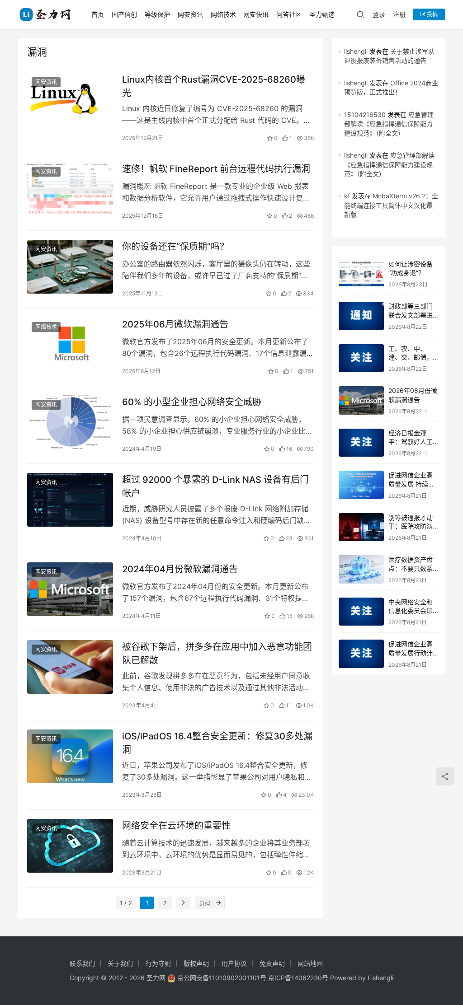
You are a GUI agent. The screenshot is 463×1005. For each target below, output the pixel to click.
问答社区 (289, 14)
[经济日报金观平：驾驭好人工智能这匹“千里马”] (361, 443)
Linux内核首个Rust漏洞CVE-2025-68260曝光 (213, 86)
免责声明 (272, 963)
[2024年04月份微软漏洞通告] (70, 589)
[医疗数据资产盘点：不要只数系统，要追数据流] (361, 569)
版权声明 (196, 963)
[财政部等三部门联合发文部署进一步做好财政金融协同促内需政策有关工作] (361, 316)
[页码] (218, 903)
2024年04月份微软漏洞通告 (180, 569)
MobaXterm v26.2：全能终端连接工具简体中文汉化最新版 (391, 205)
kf (347, 196)
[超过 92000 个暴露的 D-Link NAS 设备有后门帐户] (70, 500)
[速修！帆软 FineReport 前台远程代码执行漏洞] (70, 189)
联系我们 (82, 963)
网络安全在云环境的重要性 (176, 825)
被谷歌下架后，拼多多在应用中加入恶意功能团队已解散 (217, 653)
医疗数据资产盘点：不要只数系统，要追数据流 (410, 568)
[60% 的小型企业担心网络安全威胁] (70, 422)
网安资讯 (190, 14)
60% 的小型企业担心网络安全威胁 (191, 402)
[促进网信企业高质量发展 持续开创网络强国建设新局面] (361, 485)
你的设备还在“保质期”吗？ (175, 246)
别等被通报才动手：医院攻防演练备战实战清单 (410, 526)
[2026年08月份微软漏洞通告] (361, 400)
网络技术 (223, 14)
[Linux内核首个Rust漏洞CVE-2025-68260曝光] (70, 99)
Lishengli (380, 978)
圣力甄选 (322, 14)
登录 (379, 14)
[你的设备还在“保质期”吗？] (70, 267)
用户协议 (234, 963)
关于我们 (120, 963)
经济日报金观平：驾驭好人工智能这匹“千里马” (412, 441)
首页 (97, 14)
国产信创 (124, 14)
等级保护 (157, 14)
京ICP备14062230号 (298, 978)
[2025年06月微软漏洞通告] (70, 344)
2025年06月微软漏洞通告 (175, 324)
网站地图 (310, 963)
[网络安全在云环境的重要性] (70, 846)
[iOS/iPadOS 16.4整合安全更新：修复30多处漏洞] (70, 756)
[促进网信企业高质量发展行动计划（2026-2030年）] (361, 654)
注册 (399, 14)
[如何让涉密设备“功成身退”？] (361, 274)
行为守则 (158, 963)
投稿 (431, 14)
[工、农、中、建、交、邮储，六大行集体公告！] (361, 358)
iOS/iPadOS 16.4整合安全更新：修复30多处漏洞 (217, 743)
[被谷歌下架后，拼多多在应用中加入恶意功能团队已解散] (70, 667)
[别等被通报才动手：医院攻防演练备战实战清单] (361, 527)
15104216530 (365, 114)
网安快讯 (256, 14)
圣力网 (155, 978)
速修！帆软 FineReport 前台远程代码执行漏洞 (216, 169)
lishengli (356, 51)
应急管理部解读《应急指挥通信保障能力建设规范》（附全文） (389, 124)
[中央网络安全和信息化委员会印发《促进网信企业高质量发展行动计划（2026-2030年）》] (361, 612)
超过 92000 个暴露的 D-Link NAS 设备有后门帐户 (215, 486)
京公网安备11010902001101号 (221, 978)
